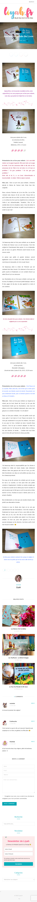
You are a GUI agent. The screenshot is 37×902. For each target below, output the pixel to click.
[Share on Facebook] (11, 54)
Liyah (14, 40)
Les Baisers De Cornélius (18, 629)
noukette (12, 703)
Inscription (18, 864)
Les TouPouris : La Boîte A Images (18, 658)
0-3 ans (18, 31)
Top (19, 898)
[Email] (26, 54)
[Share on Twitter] (16, 54)
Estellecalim (13, 721)
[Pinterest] (21, 54)
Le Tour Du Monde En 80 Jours (18, 687)
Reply (33, 703)
